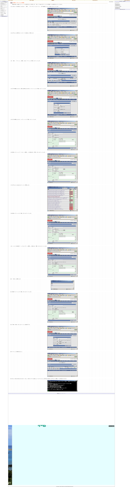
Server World (10, 0)
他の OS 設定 (32, 0)
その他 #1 (2, 14)
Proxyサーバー (3, 12)
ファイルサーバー (3, 11)
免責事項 (52, 0)
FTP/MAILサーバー (3, 10)
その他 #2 (2, 15)
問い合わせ (74, 0)
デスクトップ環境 (3, 13)
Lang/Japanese (95, 0)
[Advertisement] (61, 410)
